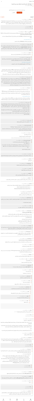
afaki (30, 5)
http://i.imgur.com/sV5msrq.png (26, 62)
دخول (13, 12)
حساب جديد (19, 12)
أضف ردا (24, 19)
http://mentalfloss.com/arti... (26, 96)
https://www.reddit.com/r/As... (28, 39)
